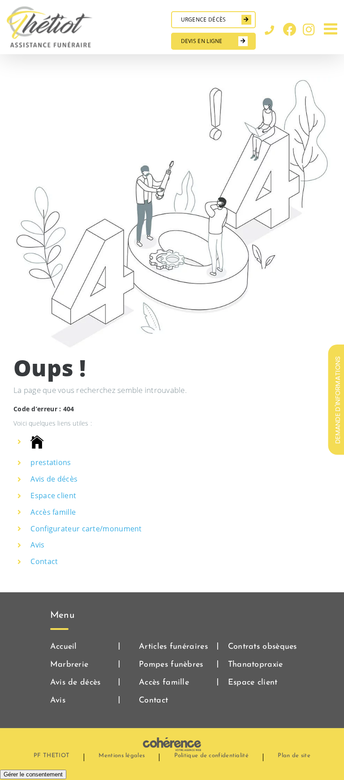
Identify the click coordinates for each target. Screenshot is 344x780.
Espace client (53, 495)
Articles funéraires (173, 647)
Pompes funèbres (171, 665)
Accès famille (53, 512)
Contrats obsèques (262, 647)
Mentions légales (122, 755)
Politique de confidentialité (211, 755)
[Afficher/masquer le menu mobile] (332, 28)
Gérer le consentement (33, 774)
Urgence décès (203, 19)
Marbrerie (69, 665)
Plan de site (294, 755)
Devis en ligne (202, 41)
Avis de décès (53, 479)
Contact (44, 561)
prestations (50, 462)
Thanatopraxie (255, 665)
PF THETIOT (51, 755)
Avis (37, 545)
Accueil (63, 647)
